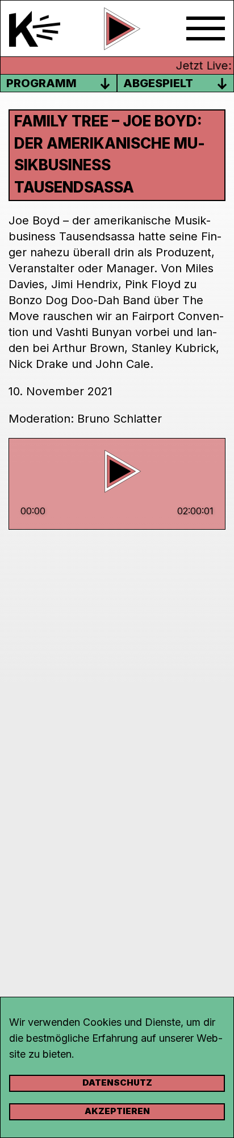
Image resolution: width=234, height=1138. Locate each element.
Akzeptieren (117, 1111)
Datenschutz (117, 1082)
